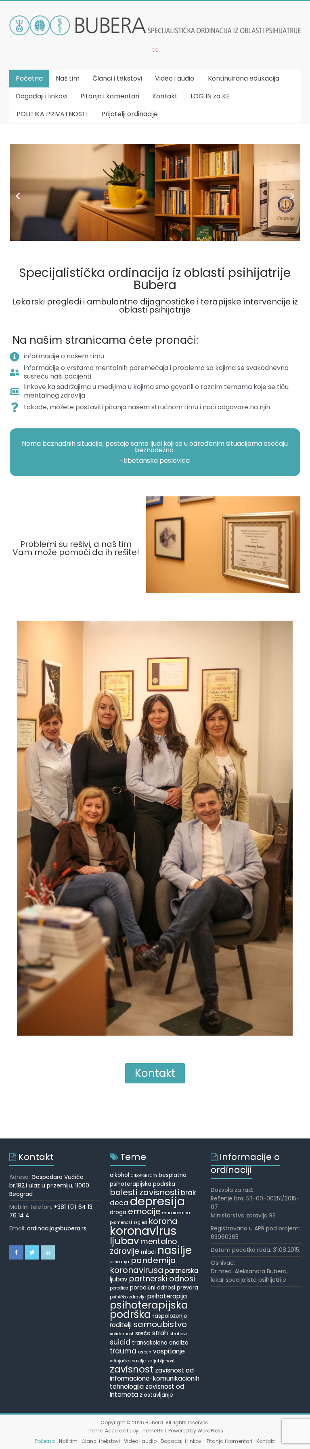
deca (119, 1203)
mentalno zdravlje (143, 1246)
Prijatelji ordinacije (129, 114)
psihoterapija (167, 1296)
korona (163, 1221)
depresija (157, 1201)
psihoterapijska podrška (149, 1309)
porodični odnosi (152, 1288)
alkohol (119, 1175)
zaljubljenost (161, 1361)
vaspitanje (169, 1351)
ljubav (124, 1240)
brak (188, 1193)
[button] (18, 196)
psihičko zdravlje (128, 1297)
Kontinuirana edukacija (243, 78)
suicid (120, 1342)
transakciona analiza (160, 1343)
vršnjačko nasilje (128, 1361)
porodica (119, 1288)
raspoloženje (170, 1316)
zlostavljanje (156, 1395)
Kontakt (165, 96)
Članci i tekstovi (117, 78)
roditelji (121, 1325)
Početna (29, 78)
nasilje (174, 1250)
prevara (187, 1288)
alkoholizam (144, 1175)
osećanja (119, 1262)
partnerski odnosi (162, 1278)
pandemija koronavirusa (143, 1265)
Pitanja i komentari (109, 96)
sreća (143, 1333)
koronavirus (143, 1231)
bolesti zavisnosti (144, 1192)
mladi (148, 1252)
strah (160, 1333)
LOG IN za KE (210, 96)
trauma (123, 1351)
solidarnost (122, 1334)
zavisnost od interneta (147, 1390)
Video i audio (174, 78)
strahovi (178, 1334)
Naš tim (68, 78)
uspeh (144, 1352)
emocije (144, 1211)
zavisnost (131, 1369)
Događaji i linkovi (41, 96)
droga (118, 1212)
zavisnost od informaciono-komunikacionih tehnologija (154, 1378)
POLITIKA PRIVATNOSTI (52, 114)
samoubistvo (160, 1324)
